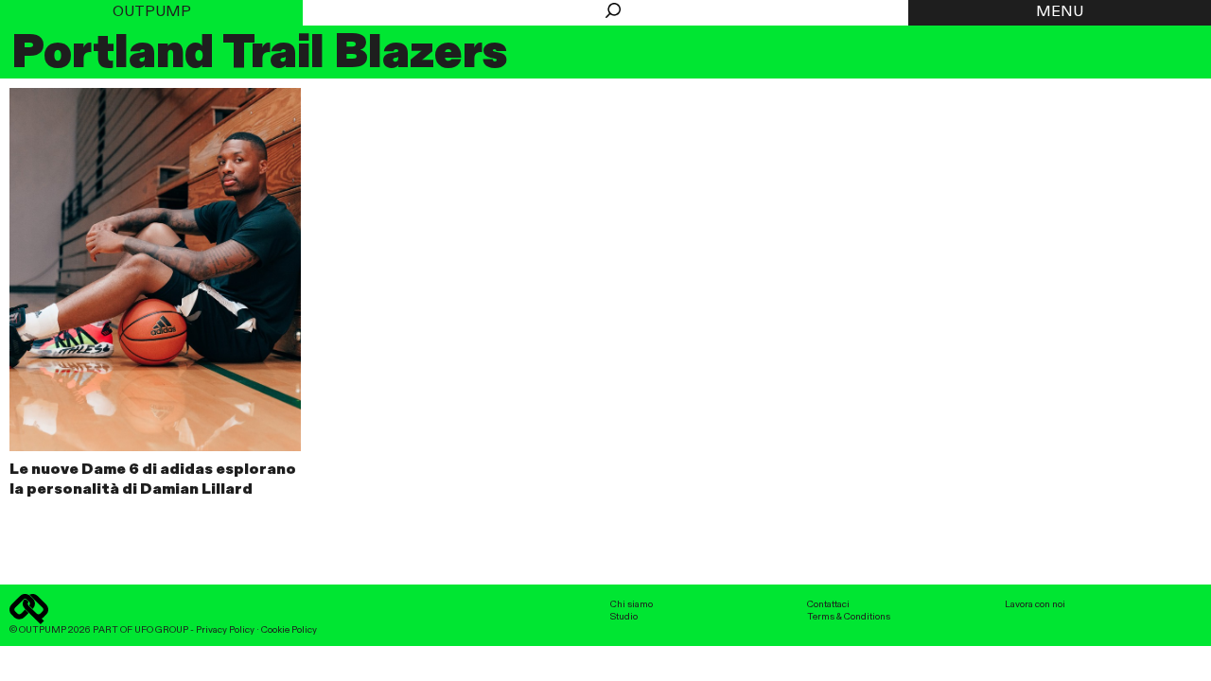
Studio (624, 616)
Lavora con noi (1035, 604)
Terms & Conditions (848, 616)
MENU (1059, 12)
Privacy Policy (225, 630)
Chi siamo (631, 604)
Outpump (152, 12)
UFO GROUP (161, 630)
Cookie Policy (289, 630)
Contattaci (828, 604)
